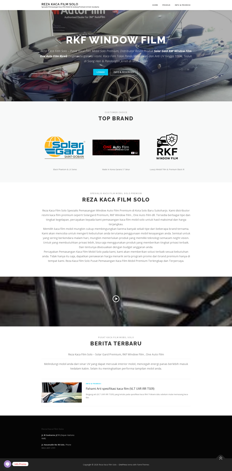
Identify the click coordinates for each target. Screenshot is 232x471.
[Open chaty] (7, 462)
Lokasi (101, 72)
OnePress (123, 464)
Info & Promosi (183, 5)
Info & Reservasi (123, 72)
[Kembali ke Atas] (220, 458)
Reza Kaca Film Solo (59, 4)
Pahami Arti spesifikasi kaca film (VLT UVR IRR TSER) (120, 388)
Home (155, 5)
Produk (166, 5)
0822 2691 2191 (48, 448)
